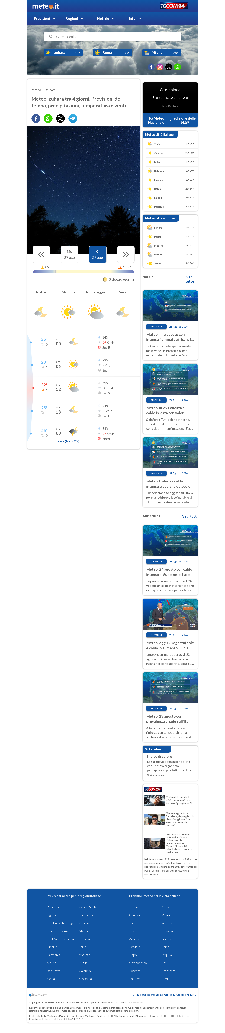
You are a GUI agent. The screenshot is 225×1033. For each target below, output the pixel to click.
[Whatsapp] (48, 118)
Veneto (84, 923)
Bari (164, 963)
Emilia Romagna (57, 931)
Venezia (166, 923)
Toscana (84, 939)
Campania (53, 955)
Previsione (156, 561)
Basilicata (53, 971)
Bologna (167, 931)
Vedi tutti (190, 516)
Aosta (165, 907)
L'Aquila (166, 955)
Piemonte (53, 907)
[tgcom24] (174, 6)
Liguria (51, 915)
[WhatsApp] (177, 66)
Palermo (135, 979)
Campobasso (138, 963)
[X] (168, 66)
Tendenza (156, 326)
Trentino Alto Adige (60, 923)
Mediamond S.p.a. (56, 1015)
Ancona (134, 939)
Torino (133, 907)
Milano (166, 915)
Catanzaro (168, 971)
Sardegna (85, 979)
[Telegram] (72, 118)
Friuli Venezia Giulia (60, 939)
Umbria (52, 947)
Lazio (82, 947)
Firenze (166, 939)
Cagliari (166, 979)
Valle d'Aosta (88, 907)
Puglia (83, 963)
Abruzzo (84, 955)
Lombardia (86, 915)
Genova (134, 915)
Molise (51, 963)
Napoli (134, 955)
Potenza (134, 971)
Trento (134, 923)
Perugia (134, 947)
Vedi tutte (189, 279)
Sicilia (51, 979)
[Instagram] (159, 66)
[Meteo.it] (46, 6)
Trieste (134, 931)
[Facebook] (151, 66)
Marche (84, 931)
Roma (165, 947)
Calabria (85, 971)
